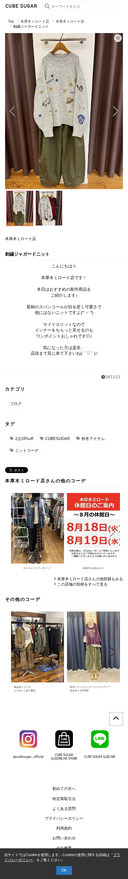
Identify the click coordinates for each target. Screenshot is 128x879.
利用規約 (64, 828)
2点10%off (24, 438)
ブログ (15, 404)
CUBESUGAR (57, 438)
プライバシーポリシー (64, 818)
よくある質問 (64, 808)
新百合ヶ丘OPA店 (79, 690)
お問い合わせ (64, 838)
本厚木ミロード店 (35, 21)
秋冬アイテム (93, 438)
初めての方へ (64, 788)
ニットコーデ (26, 450)
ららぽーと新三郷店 (24, 690)
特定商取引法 (64, 798)
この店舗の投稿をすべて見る (82, 584)
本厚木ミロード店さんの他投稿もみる (90, 579)
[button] (12, 111)
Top (11, 21)
